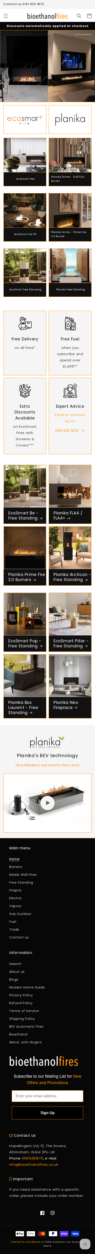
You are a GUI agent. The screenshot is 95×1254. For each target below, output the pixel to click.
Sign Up (48, 1113)
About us (17, 971)
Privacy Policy (21, 995)
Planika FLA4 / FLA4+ (67, 515)
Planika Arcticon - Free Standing (72, 577)
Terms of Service (24, 1011)
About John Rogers (25, 1042)
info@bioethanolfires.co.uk (33, 1164)
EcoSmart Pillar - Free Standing (71, 643)
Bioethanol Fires (62, 1242)
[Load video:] (47, 803)
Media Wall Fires (23, 874)
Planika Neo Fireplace (65, 705)
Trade (14, 929)
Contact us (19, 937)
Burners (15, 867)
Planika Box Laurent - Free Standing (23, 707)
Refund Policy (21, 1003)
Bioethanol (18, 1034)
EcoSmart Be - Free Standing (23, 515)
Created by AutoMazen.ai (27, 1242)
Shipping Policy (22, 1018)
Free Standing (21, 882)
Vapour (15, 906)
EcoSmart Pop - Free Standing (24, 643)
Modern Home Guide (27, 987)
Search (15, 964)
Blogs (13, 979)
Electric (15, 898)
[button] (6, 16)
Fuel (12, 921)
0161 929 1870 (67, 430)
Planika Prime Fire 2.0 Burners (26, 577)
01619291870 (32, 1158)
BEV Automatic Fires (26, 1026)
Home (14, 859)
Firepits (15, 890)
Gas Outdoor (20, 914)
